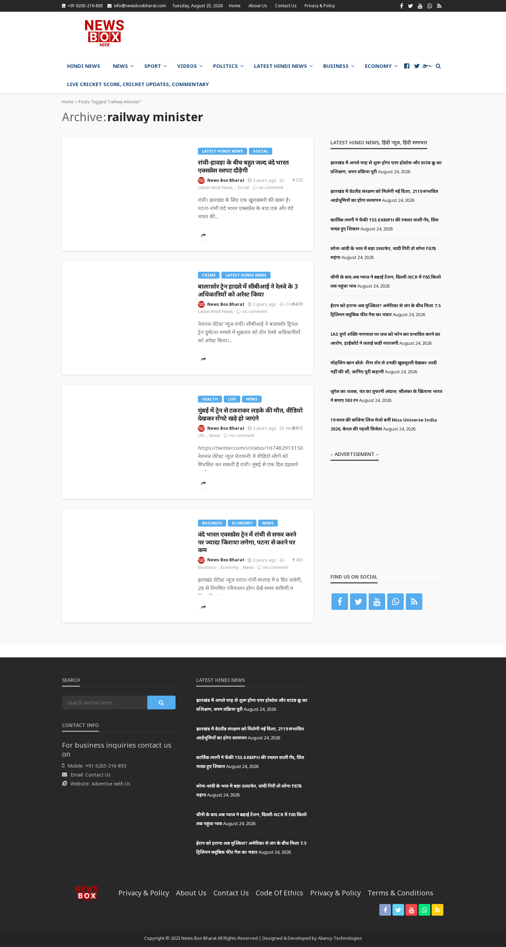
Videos (187, 65)
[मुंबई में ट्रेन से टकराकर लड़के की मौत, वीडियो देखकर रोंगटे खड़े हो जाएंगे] (125, 388)
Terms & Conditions (400, 892)
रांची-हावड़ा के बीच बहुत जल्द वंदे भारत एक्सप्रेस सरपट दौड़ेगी (243, 166)
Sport (152, 65)
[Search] (438, 66)
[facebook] (401, 6)
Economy (378, 65)
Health (210, 399)
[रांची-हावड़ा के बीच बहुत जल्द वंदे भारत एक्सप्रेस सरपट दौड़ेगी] (125, 140)
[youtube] (420, 6)
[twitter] (410, 6)
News (120, 65)
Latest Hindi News (280, 65)
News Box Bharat (225, 180)
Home (235, 6)
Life (232, 399)
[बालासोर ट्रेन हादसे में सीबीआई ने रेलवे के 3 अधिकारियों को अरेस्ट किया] (125, 264)
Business (336, 65)
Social (260, 151)
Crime (208, 275)
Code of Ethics (279, 892)
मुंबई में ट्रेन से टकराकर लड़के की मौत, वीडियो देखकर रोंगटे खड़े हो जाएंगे (250, 414)
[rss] (439, 6)
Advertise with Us (111, 783)
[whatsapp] (430, 6)
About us (258, 6)
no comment (271, 187)
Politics (225, 65)
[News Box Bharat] (104, 33)
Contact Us (286, 6)
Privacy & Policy (320, 6)
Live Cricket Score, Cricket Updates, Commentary (138, 84)
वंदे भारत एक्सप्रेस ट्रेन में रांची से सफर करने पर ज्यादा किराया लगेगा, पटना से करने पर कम (247, 542)
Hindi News (83, 65)
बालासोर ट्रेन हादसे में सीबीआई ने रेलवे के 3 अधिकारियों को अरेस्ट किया (247, 290)
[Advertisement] (318, 34)
